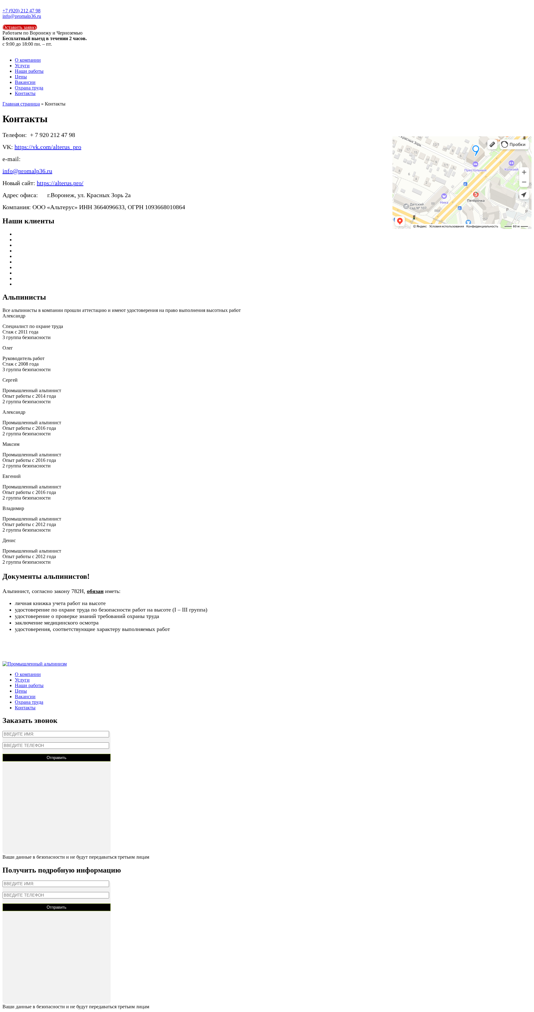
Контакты (25, 93)
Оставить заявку (19, 27)
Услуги (22, 65)
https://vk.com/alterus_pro (48, 146)
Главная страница (21, 103)
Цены (21, 76)
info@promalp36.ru (21, 16)
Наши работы (29, 71)
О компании (28, 60)
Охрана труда (29, 87)
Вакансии (25, 82)
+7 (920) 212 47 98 (21, 10)
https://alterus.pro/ (60, 183)
